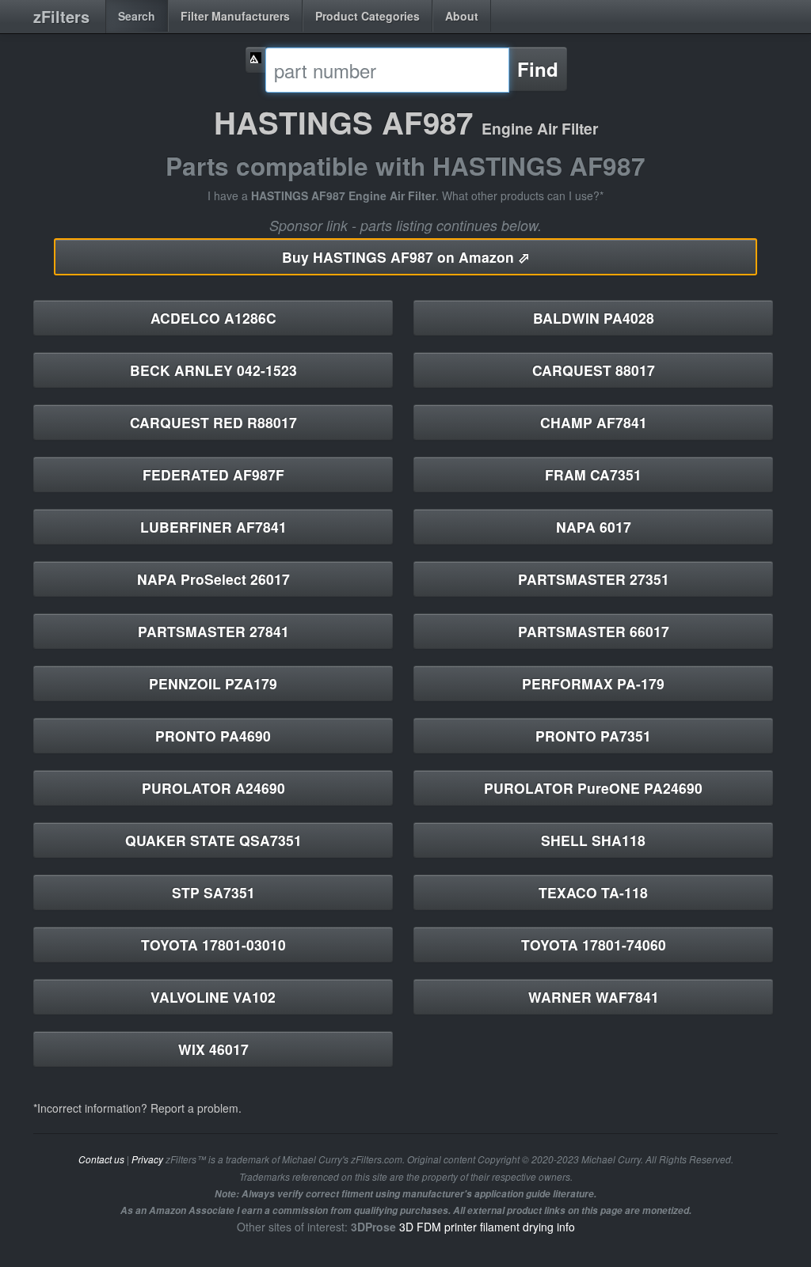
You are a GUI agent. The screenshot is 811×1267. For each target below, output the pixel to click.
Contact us (101, 1159)
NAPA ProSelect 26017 (213, 579)
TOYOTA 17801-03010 (213, 944)
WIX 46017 (213, 1049)
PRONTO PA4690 (213, 735)
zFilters (61, 16)
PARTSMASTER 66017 (593, 631)
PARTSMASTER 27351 (593, 579)
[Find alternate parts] (256, 60)
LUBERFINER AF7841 (213, 527)
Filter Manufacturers (235, 16)
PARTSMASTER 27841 (213, 631)
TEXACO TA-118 (593, 892)
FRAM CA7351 (593, 474)
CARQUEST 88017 (593, 370)
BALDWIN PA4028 (593, 318)
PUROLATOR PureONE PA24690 (593, 788)
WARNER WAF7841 (593, 997)
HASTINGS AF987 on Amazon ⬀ (406, 257)
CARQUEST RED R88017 (213, 422)
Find (537, 68)
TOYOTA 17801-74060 (593, 944)
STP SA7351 (213, 892)
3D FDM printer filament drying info (487, 1227)
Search (136, 16)
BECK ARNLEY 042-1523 (213, 370)
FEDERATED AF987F (213, 474)
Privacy (147, 1159)
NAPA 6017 (593, 527)
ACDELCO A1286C (213, 318)
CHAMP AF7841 (593, 422)
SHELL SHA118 (593, 840)
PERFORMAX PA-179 (593, 683)
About (461, 16)
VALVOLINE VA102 (213, 997)
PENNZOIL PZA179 (213, 683)
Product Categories (367, 16)
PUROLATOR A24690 (213, 788)
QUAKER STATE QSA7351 (213, 840)
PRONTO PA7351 (593, 735)
